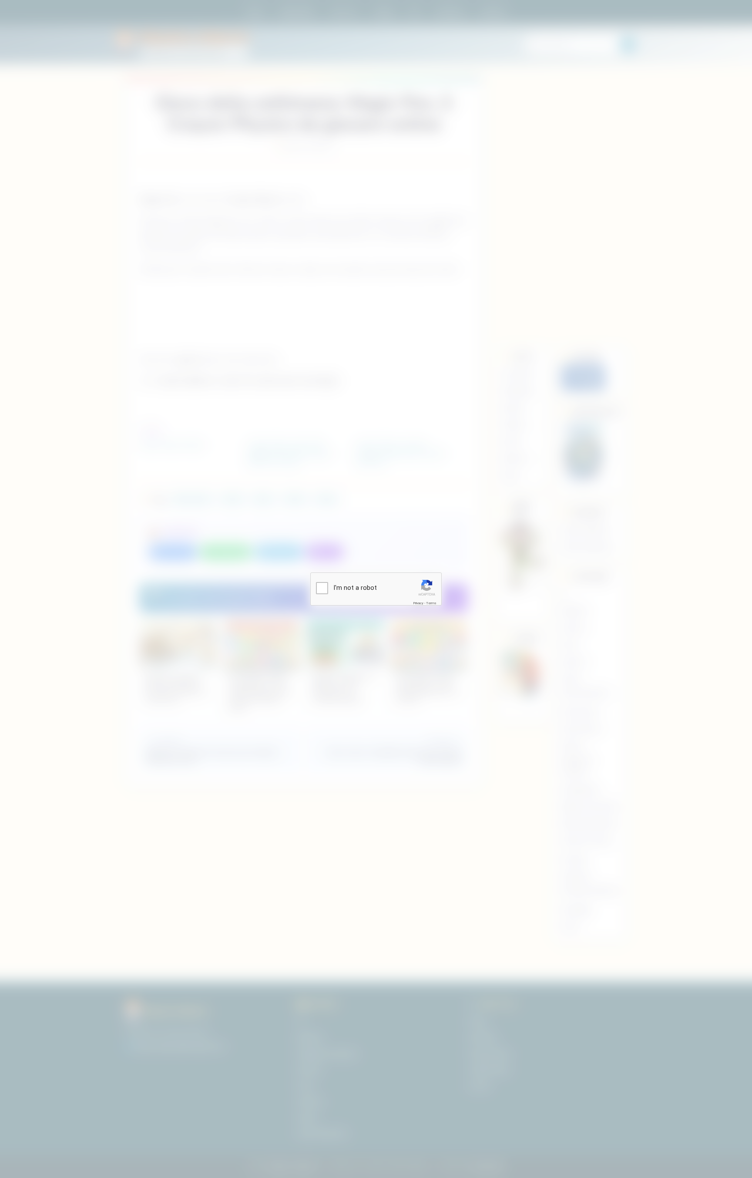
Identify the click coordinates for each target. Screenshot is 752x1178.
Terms (431, 603)
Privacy (418, 603)
